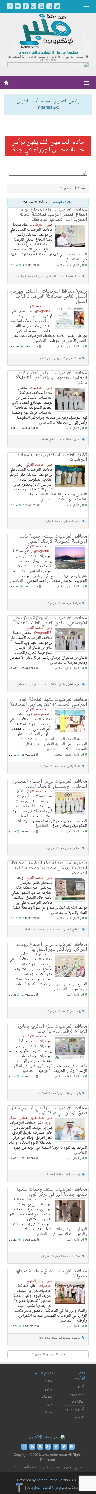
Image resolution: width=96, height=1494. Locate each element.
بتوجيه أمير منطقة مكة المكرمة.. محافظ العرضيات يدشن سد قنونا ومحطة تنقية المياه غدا (49, 868)
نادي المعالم (48, 439)
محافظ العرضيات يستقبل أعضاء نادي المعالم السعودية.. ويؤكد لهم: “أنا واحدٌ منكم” (51, 378)
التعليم (68, 668)
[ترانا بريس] (19, 1488)
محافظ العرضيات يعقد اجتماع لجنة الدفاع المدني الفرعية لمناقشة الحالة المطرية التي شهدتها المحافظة (53, 215)
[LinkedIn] (50, 6)
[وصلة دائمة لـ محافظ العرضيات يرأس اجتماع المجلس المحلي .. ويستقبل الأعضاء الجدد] (70, 802)
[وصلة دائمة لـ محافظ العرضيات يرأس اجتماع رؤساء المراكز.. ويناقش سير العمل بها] (70, 965)
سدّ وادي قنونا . (73, 929)
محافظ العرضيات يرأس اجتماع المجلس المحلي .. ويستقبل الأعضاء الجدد (50, 784)
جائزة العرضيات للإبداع (69, 1093)
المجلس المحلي (73, 848)
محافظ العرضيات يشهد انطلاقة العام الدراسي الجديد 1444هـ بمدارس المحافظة (48, 702)
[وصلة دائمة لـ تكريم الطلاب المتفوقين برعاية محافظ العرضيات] (70, 476)
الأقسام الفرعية (44, 1373)
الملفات (49, 1412)
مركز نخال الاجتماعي (28, 684)
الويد (67, 1174)
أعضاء (78, 439)
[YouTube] (42, 6)
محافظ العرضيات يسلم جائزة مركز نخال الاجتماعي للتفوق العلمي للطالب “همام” (50, 620)
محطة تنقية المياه (34, 929)
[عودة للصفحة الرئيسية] (48, 34)
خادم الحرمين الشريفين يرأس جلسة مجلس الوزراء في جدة (48, 146)
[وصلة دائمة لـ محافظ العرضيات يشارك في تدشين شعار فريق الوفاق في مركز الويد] (70, 1129)
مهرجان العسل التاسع (51, 358)
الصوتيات (47, 1397)
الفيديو (49, 1389)
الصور (49, 1404)
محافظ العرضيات (25, 276)
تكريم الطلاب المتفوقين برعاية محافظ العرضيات (51, 457)
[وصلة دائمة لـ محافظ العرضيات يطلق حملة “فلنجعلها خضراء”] (70, 1292)
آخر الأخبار (78, 265)
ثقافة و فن (77, 1401)
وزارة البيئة (44, 1338)
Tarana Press (47, 1480)
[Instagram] (57, 6)
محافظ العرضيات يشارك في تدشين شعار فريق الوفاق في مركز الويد (49, 1110)
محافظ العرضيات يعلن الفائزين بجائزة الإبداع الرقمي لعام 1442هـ (52, 1029)
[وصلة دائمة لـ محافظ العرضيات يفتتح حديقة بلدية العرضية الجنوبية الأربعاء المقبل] (70, 557)
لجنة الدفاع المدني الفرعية (50, 276)
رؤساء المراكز (74, 1011)
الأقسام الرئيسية (79, 1376)
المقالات (48, 1381)
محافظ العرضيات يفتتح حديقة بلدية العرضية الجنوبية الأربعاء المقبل (52, 539)
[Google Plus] (34, 6)
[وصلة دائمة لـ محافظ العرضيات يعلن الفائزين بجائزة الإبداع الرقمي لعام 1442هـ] (70, 1047)
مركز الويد (44, 1256)
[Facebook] (26, 6)
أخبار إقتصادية (74, 1409)
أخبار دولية (77, 1394)
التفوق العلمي (74, 684)
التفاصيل (72, 259)
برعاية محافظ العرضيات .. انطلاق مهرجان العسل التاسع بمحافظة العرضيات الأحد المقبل (48, 296)
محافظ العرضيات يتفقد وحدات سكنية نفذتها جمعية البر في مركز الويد (51, 1192)
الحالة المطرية (73, 276)
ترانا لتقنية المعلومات (42, 1488)
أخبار (69, 265)
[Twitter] (18, 6)
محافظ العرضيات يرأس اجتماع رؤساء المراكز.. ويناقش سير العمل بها (51, 947)
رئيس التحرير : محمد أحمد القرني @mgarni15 (48, 104)
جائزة (62, 684)
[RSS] (10, 6)
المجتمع (79, 1417)
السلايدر (61, 265)
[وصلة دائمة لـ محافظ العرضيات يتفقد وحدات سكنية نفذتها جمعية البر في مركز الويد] (70, 1210)
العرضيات (76, 1174)
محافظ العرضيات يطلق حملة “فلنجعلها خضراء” (51, 1274)
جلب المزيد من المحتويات (48, 1354)
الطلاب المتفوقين (72, 521)
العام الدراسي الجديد (70, 766)
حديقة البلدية (74, 603)
